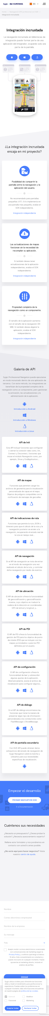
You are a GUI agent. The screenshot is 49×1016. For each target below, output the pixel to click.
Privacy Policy (14, 954)
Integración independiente (24, 213)
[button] (24, 943)
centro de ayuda (28, 854)
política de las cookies (29, 991)
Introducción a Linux (24, 431)
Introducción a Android (24, 409)
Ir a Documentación (24, 807)
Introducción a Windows (24, 420)
